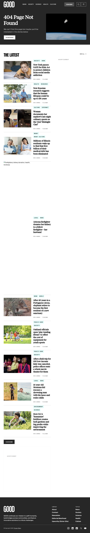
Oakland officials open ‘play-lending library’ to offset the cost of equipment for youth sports (41, 336)
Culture (53, 4)
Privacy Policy (17, 528)
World (41, 296)
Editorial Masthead (59, 518)
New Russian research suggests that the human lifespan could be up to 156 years (41, 93)
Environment (38, 406)
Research (44, 84)
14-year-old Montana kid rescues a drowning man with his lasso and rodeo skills (41, 391)
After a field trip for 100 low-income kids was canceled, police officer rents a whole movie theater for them (42, 365)
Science (38, 4)
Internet (45, 107)
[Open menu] (83, 4)
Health (45, 4)
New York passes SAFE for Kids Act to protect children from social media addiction (41, 69)
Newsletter (56, 515)
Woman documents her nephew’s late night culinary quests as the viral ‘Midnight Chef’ (42, 118)
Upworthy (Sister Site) (60, 521)
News (24, 4)
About (54, 509)
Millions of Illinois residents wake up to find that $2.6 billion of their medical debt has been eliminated (41, 147)
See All (82, 54)
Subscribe (69, 4)
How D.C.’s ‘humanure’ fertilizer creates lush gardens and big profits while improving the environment (41, 422)
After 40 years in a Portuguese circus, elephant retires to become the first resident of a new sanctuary (41, 306)
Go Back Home (9, 37)
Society (31, 4)
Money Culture (39, 137)
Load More (9, 442)
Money (36, 133)
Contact (55, 512)
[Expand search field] (78, 4)
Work (43, 60)
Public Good (38, 322)
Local (36, 218)
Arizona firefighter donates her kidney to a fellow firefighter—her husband (42, 226)
